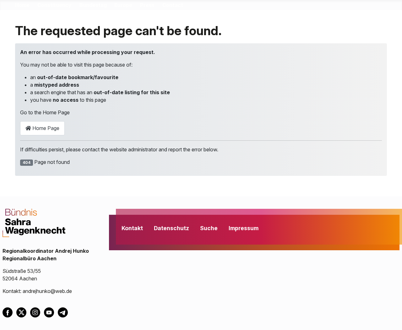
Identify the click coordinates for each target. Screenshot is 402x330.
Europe (123, 5)
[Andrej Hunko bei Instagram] (37, 312)
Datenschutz (171, 228)
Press (147, 5)
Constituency (54, 5)
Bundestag (93, 5)
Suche (209, 228)
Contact (172, 5)
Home (22, 5)
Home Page (45, 128)
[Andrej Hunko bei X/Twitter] (23, 312)
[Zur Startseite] (34, 222)
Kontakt (132, 228)
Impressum (243, 228)
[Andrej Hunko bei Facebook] (9, 312)
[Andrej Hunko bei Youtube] (51, 312)
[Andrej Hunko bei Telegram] (64, 312)
